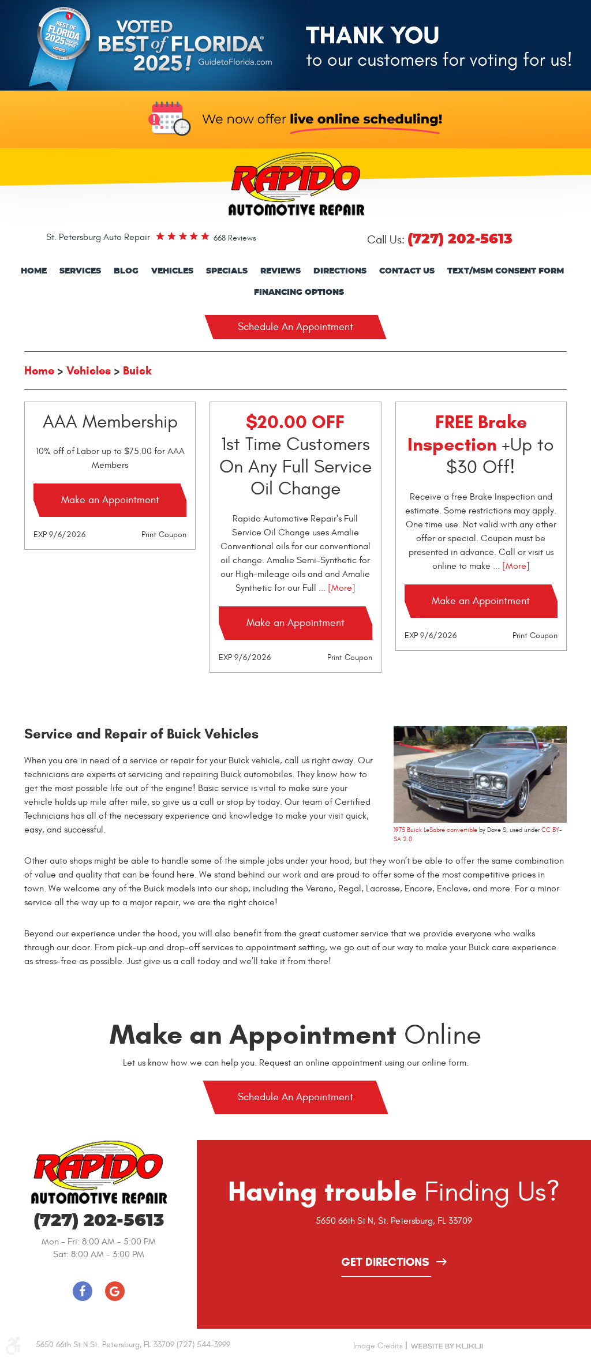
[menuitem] (34, 271)
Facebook (82, 1291)
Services (80, 271)
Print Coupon (163, 534)
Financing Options (299, 292)
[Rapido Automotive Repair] (296, 184)
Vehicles (172, 271)
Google (114, 1291)
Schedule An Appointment (295, 327)
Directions (339, 271)
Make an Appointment (110, 500)
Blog (126, 271)
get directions (385, 1263)
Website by (447, 1345)
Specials (227, 271)
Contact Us (407, 271)
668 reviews (235, 238)
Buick (137, 370)
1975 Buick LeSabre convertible (435, 830)
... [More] (336, 588)
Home (34, 271)
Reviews (280, 271)
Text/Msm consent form (505, 271)
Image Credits (378, 1346)
